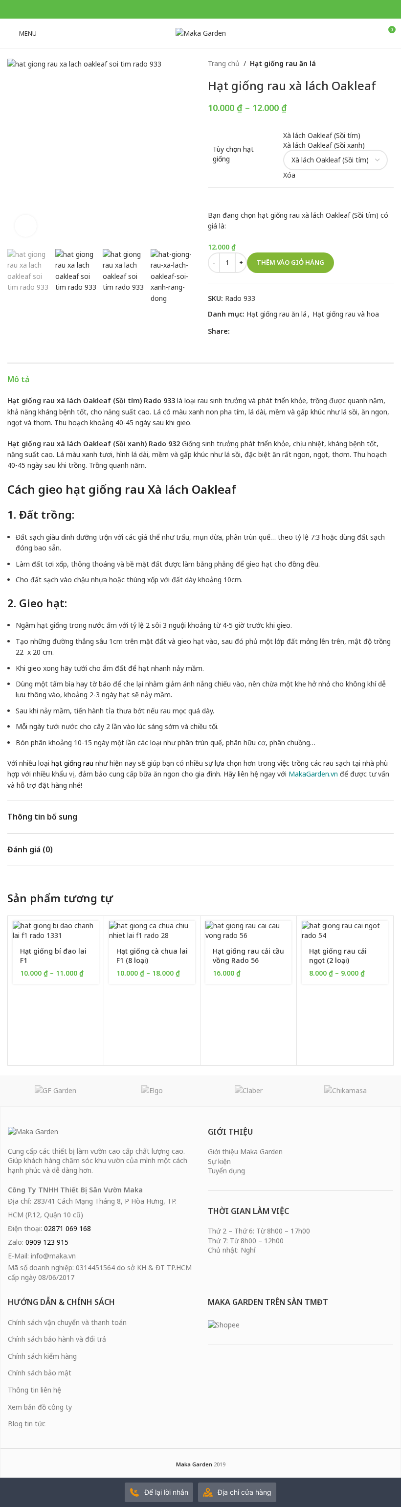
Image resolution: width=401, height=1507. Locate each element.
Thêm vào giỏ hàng (290, 262)
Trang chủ (224, 63)
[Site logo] (201, 32)
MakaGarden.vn (313, 773)
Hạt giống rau (31, 400)
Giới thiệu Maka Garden (245, 1151)
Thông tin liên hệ (34, 1389)
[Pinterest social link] (200, 9)
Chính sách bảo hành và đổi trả (57, 1339)
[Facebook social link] (188, 9)
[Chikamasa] (345, 1090)
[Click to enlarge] (26, 226)
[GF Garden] (55, 1090)
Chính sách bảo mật (39, 1372)
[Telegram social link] (213, 9)
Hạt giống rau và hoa (345, 314)
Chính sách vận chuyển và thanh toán (67, 1322)
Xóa (289, 175)
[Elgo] (152, 1090)
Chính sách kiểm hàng (42, 1356)
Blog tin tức (26, 1423)
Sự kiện (219, 1161)
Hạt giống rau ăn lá (283, 63)
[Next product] (389, 63)
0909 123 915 (46, 1242)
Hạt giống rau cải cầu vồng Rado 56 (248, 955)
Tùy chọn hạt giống (233, 153)
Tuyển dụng (226, 1170)
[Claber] (248, 1090)
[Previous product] (369, 63)
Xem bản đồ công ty (40, 1407)
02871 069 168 (67, 1228)
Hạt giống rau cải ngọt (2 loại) (338, 955)
